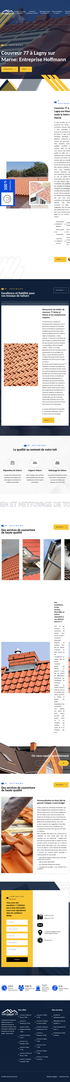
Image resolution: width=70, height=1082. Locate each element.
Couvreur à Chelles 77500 (42, 1016)
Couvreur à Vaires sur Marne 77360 (26, 1054)
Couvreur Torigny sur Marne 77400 (25, 1016)
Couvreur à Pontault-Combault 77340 (25, 1060)
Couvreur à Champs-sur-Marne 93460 (42, 1022)
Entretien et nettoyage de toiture (32, 12)
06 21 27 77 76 (48, 918)
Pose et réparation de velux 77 (57, 12)
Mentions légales (52, 1077)
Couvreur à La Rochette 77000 (24, 1042)
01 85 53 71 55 (48, 915)
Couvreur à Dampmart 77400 (41, 1034)
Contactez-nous (64, 1077)
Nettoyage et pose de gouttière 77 (45, 12)
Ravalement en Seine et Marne (59, 1034)
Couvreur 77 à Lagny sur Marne (20, 12)
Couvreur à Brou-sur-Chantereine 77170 (42, 1028)
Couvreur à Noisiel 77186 (42, 1052)
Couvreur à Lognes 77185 (42, 1040)
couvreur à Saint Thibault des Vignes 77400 (25, 1029)
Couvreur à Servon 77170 (25, 1036)
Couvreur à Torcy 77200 (41, 1046)
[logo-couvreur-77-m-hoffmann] (7, 15)
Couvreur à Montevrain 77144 (25, 1022)
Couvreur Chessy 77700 (24, 1048)
